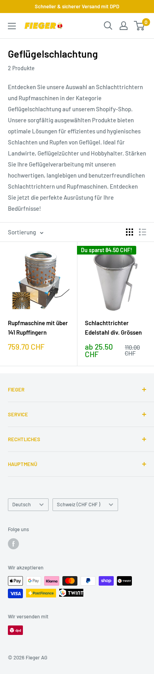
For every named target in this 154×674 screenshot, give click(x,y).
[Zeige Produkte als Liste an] (142, 232)
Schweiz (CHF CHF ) (78, 504)
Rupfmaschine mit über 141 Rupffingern (38, 327)
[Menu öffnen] (12, 26)
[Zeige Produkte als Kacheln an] (129, 232)
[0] (140, 25)
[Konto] (124, 25)
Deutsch (21, 504)
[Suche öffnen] (108, 25)
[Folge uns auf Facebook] (13, 543)
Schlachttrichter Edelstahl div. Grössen (113, 327)
